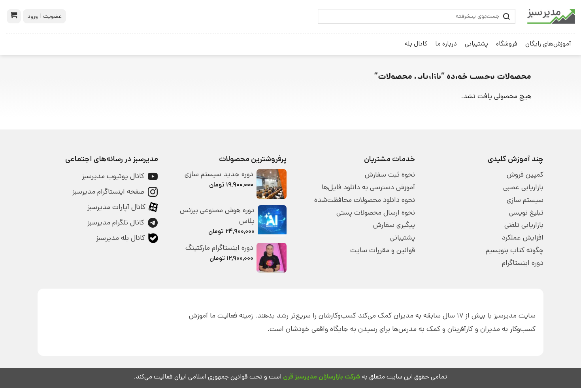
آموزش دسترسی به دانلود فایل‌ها (368, 187)
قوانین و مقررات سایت (382, 250)
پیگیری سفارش (394, 225)
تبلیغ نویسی (526, 212)
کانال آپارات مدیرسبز (116, 207)
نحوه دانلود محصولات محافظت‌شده (364, 200)
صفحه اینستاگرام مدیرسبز (108, 191)
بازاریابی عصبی (523, 187)
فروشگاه (506, 43)
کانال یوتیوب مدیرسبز (113, 176)
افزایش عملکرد (522, 237)
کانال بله (416, 43)
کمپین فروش (525, 174)
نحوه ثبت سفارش (390, 174)
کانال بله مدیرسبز (120, 238)
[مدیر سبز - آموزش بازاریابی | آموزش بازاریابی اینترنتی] (551, 16)
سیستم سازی (525, 200)
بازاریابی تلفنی (523, 225)
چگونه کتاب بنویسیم (514, 250)
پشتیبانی (476, 43)
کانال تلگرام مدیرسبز (115, 222)
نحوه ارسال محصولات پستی (375, 212)
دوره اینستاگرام (522, 263)
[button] (14, 16)
